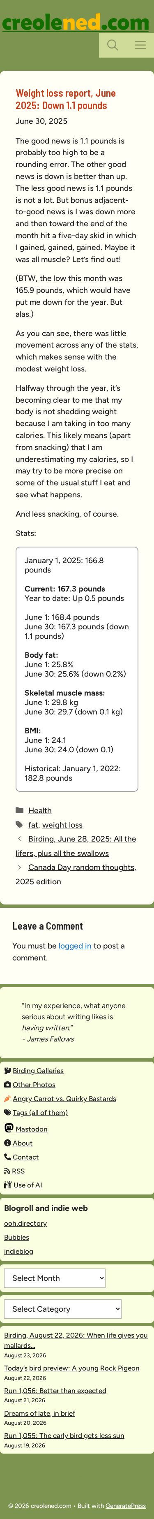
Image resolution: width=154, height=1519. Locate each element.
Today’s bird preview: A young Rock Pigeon (72, 1368)
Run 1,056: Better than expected (55, 1391)
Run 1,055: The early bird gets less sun (64, 1435)
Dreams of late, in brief (39, 1413)
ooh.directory (25, 1223)
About (23, 1143)
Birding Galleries (38, 1071)
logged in (75, 946)
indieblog (18, 1251)
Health (40, 810)
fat (33, 825)
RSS (18, 1171)
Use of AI (28, 1185)
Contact (26, 1157)
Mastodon (32, 1129)
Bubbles (16, 1237)
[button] (112, 45)
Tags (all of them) (40, 1113)
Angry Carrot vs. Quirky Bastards (64, 1099)
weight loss (62, 825)
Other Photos (34, 1085)
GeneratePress (126, 1506)
